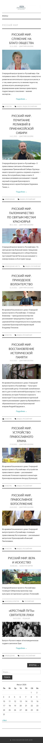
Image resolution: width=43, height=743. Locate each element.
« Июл (4, 720)
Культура (8, 106)
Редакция (26, 618)
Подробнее (21, 99)
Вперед (34, 665)
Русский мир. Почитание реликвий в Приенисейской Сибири (21, 124)
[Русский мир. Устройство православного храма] (21, 455)
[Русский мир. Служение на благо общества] (21, 60)
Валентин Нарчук (26, 566)
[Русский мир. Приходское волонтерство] (21, 298)
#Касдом (8, 601)
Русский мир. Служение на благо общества (21, 39)
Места (17, 266)
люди (25, 106)
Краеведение (10, 199)
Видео (19, 106)
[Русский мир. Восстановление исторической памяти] (21, 371)
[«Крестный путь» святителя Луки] (21, 629)
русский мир (32, 106)
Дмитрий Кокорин (26, 46)
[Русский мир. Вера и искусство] (21, 576)
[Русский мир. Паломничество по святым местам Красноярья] (21, 235)
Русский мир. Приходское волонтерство (21, 280)
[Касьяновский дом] (21, 7)
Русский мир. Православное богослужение (22, 499)
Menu (5, 16)
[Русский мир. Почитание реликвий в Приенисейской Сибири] (21, 150)
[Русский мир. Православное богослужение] (21, 518)
